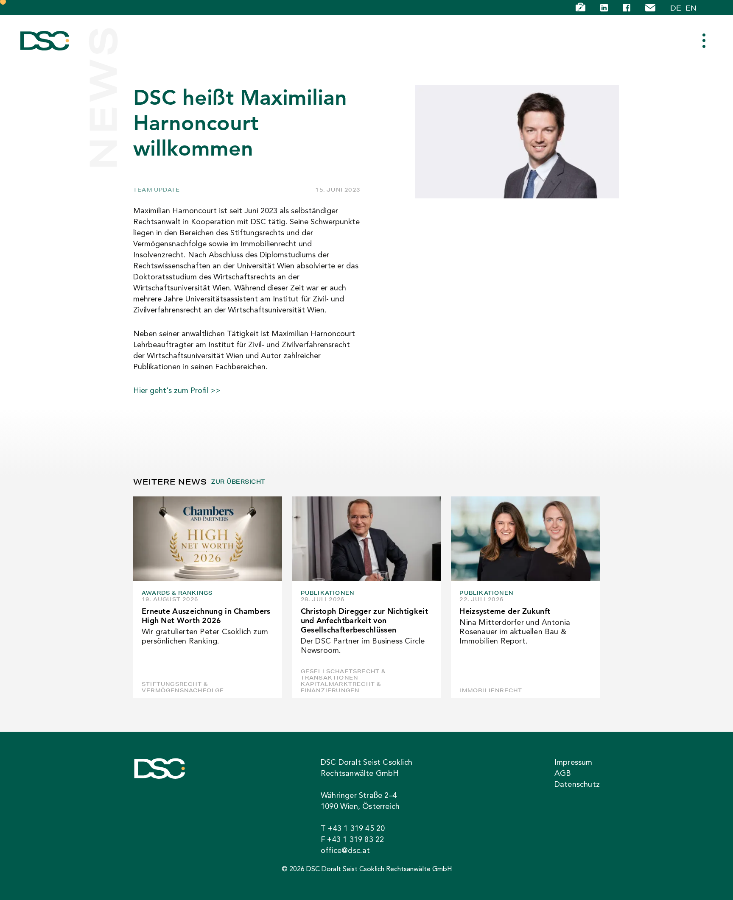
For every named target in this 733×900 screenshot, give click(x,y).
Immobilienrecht (490, 690)
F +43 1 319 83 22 (352, 840)
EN (691, 8)
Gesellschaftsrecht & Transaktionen (343, 674)
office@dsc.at (345, 851)
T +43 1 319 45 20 (353, 829)
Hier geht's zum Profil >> (177, 391)
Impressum (573, 762)
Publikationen (328, 593)
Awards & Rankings (177, 593)
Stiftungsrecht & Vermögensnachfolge (183, 687)
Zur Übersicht (238, 482)
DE (675, 8)
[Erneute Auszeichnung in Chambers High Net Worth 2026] (207, 538)
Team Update (156, 189)
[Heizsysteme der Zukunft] (525, 538)
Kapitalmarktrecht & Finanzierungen (341, 687)
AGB (562, 773)
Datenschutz (577, 785)
